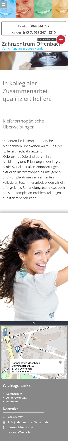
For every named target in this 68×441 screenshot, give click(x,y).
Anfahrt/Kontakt (16, 397)
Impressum (13, 401)
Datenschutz (14, 394)
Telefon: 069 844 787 (33, 26)
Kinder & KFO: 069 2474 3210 (33, 32)
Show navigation (3, 4)
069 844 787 (15, 417)
